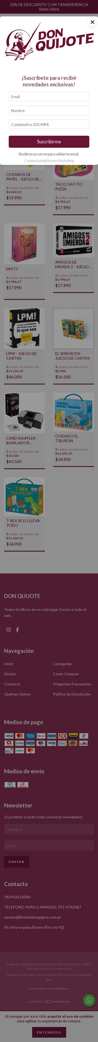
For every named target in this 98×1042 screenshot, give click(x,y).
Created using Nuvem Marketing (49, 160)
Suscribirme (49, 141)
